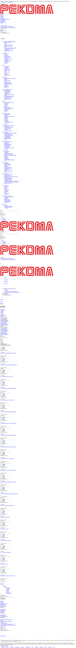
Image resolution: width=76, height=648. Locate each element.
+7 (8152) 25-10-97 (3, 25)
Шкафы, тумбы (9, 593)
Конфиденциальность (4, 645)
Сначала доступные (3, 325)
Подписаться (3, 598)
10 (3, 583)
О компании (2, 611)
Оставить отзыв (3, 606)
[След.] (0, 582)
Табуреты (8, 592)
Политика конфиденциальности (6, 619)
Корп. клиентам (3, 614)
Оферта (1, 620)
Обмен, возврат (3, 604)
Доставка (2, 602)
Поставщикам (2, 615)
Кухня (6, 586)
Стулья (8, 591)
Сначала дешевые (3, 322)
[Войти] (0, 261)
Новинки (2, 601)
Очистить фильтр (7, 345)
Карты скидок (2, 610)
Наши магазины (3, 609)
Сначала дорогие (3, 323)
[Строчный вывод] (1, 346)
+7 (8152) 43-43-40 (8, 27)
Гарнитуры (9, 587)
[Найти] (1, 216)
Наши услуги (2, 605)
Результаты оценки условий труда (6, 621)
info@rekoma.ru (3, 30)
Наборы (8, 589)
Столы (8, 590)
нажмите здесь (10, 2)
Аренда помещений (3, 616)
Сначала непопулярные (4, 320)
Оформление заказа (3, 603)
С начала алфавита (3, 318)
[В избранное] (2, 347)
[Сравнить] (2, 349)
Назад (6, 289)
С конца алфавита (3, 319)
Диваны (8, 588)
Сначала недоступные (4, 324)
